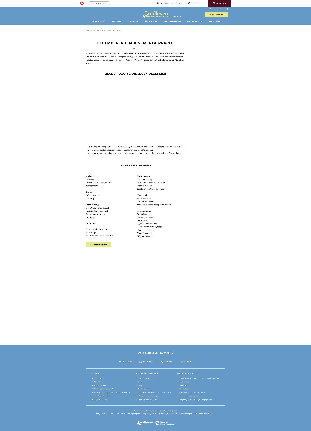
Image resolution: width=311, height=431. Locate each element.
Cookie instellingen (184, 413)
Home (88, 30)
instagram (148, 362)
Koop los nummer (98, 245)
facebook (127, 362)
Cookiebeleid (198, 413)
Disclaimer (156, 413)
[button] (219, 3)
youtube (188, 362)
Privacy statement (168, 413)
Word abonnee (217, 14)
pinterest (169, 362)
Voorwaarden (209, 413)
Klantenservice (216, 9)
